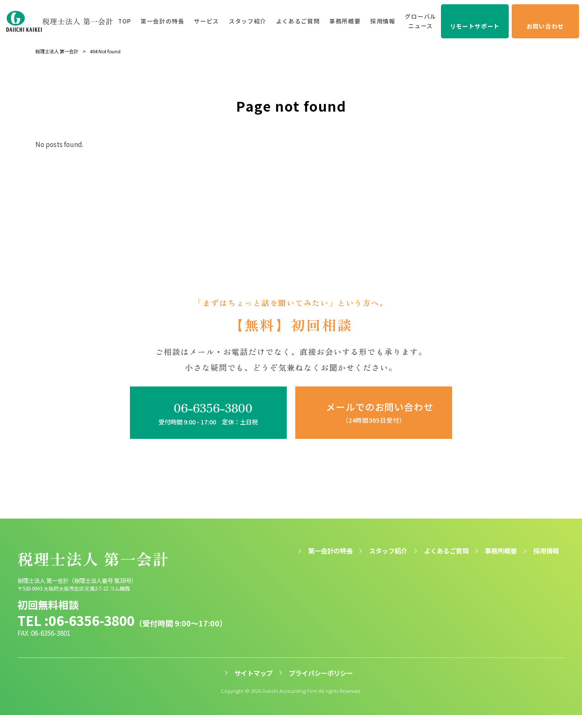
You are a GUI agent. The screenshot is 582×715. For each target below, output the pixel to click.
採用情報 (546, 550)
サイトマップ (253, 673)
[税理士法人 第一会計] (24, 21)
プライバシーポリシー (321, 673)
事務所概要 (501, 550)
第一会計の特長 (330, 550)
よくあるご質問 (446, 550)
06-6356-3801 (50, 632)
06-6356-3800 (92, 620)
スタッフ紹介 (388, 550)
